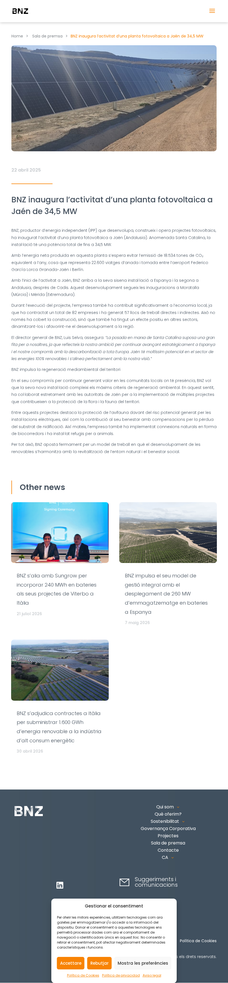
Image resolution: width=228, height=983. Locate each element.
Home (17, 36)
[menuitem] (168, 857)
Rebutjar (99, 963)
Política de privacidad (121, 975)
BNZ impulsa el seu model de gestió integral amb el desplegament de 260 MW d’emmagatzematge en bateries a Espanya (166, 593)
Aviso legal (152, 975)
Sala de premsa (47, 36)
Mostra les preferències (143, 963)
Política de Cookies (83, 975)
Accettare (70, 963)
